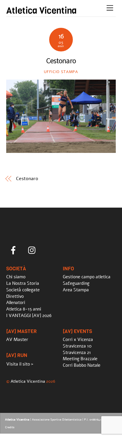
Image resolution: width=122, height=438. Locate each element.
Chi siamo (15, 277)
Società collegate (23, 290)
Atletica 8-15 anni (23, 309)
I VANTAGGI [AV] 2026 (29, 316)
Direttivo (15, 296)
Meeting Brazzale (80, 359)
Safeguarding (76, 283)
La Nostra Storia (22, 283)
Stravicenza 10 (77, 346)
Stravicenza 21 (77, 352)
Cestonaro (27, 178)
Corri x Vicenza (78, 339)
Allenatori (15, 303)
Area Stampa (76, 290)
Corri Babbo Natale (81, 365)
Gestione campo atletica (86, 277)
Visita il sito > (19, 364)
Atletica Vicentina (28, 381)
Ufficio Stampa (61, 72)
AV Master (17, 339)
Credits (10, 427)
